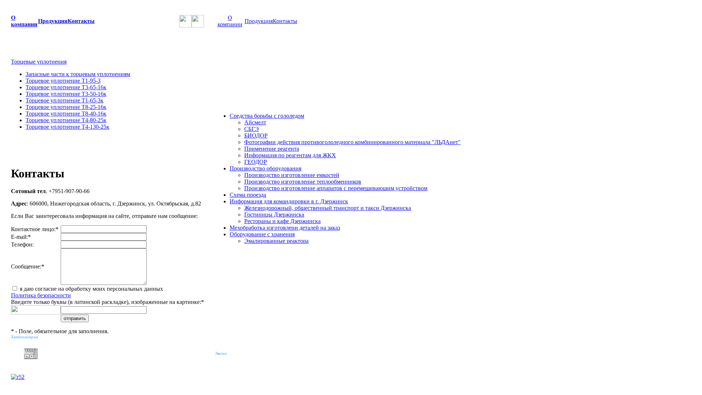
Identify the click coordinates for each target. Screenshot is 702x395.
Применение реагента (271, 149)
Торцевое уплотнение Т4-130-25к (67, 127)
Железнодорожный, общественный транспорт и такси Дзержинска (327, 208)
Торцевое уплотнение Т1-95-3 (63, 81)
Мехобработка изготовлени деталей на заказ (285, 228)
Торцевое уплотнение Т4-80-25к (66, 120)
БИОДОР (256, 135)
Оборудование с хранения (262, 234)
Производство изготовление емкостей (291, 175)
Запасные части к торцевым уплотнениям (78, 74)
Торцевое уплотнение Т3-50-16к (66, 94)
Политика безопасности (41, 295)
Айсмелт (255, 122)
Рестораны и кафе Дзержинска (282, 221)
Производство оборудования (265, 168)
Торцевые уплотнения (39, 62)
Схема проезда (248, 195)
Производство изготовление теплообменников (302, 181)
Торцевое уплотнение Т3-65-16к (66, 87)
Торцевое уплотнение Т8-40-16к (66, 113)
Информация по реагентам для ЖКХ (290, 155)
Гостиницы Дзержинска (274, 214)
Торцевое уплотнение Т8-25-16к (66, 107)
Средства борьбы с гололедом (267, 116)
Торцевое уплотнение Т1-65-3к (64, 100)
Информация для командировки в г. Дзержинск (289, 201)
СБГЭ (251, 129)
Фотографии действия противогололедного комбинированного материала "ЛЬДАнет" (352, 142)
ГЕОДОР (255, 162)
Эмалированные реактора (276, 241)
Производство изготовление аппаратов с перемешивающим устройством (335, 188)
